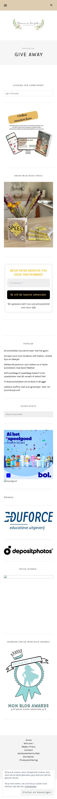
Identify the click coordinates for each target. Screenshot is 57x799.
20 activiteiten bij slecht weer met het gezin (26, 350)
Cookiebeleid (30, 786)
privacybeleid (42, 304)
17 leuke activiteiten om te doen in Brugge (25, 381)
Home (29, 740)
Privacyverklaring (28, 760)
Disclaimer (28, 756)
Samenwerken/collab (29, 753)
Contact (28, 750)
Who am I (28, 743)
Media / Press (28, 746)
